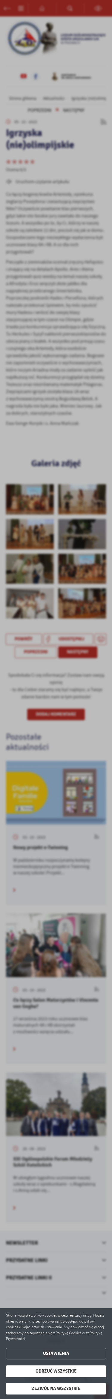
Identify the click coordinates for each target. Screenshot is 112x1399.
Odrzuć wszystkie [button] (56, 1371)
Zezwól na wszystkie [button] (56, 1389)
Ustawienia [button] (56, 1353)
